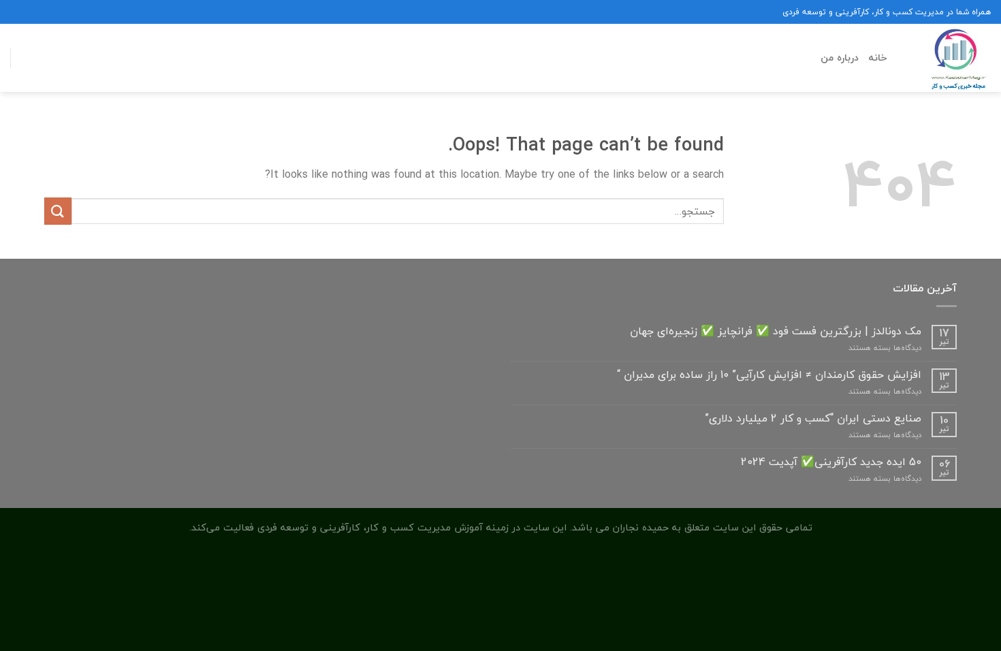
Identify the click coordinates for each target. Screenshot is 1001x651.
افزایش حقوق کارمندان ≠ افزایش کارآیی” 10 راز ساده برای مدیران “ (769, 374)
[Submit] (58, 210)
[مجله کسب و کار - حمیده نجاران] (949, 58)
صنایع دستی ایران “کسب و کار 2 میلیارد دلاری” (813, 418)
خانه (877, 57)
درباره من (840, 57)
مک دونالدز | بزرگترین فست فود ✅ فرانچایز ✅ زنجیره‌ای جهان (775, 331)
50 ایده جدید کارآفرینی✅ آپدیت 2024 (831, 462)
